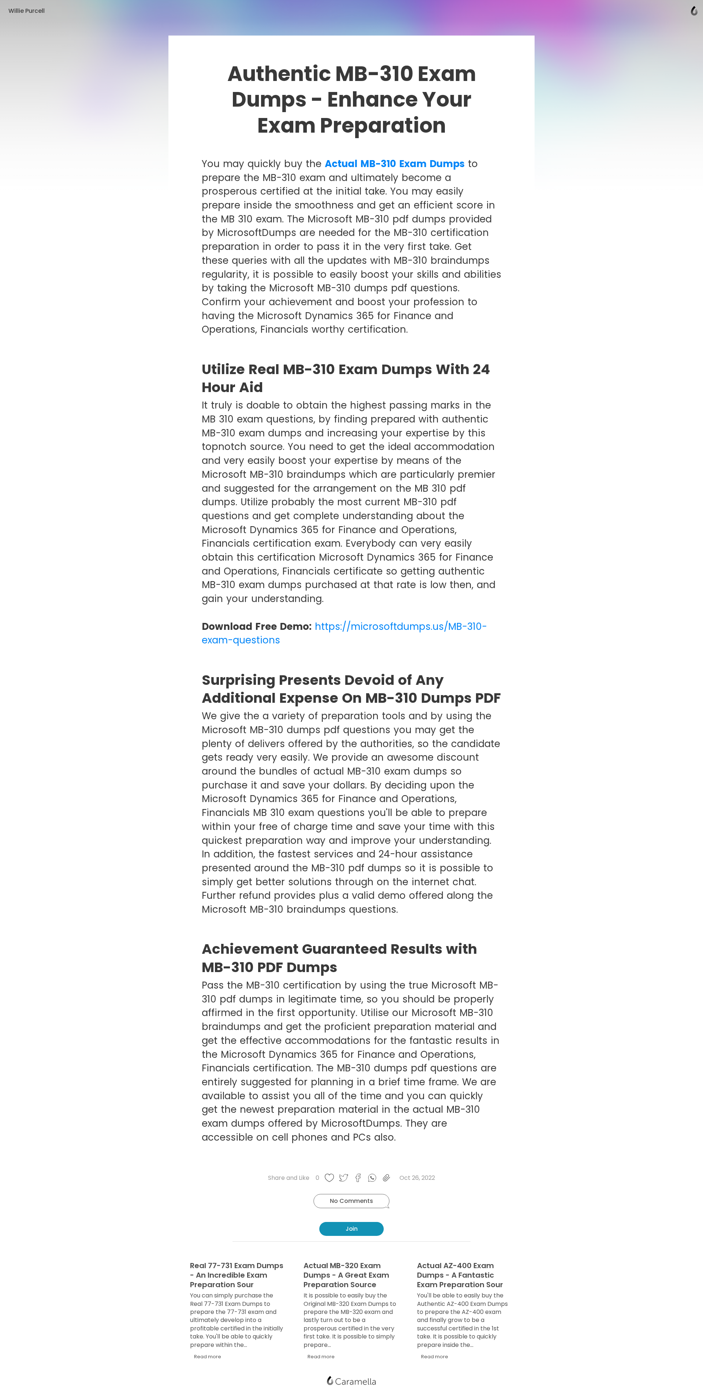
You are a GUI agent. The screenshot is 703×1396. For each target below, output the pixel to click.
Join (352, 1229)
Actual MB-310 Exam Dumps (395, 163)
